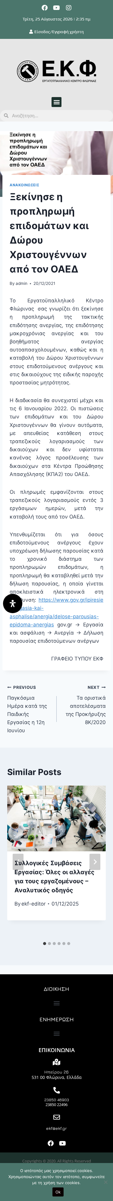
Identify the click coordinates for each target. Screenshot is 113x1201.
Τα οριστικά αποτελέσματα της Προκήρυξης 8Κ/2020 (86, 705)
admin (21, 283)
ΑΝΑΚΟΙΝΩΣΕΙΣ (24, 185)
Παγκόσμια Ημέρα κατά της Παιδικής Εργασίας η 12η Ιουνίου (27, 709)
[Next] (94, 862)
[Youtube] (57, 8)
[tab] (44, 943)
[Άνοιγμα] (12, 603)
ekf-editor (33, 904)
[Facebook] (45, 8)
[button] (56, 102)
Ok (58, 1192)
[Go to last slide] (18, 862)
